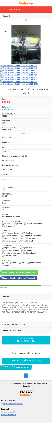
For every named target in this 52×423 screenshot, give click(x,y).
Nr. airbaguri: (7, 161)
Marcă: (4, 138)
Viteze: (4, 179)
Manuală (15, 165)
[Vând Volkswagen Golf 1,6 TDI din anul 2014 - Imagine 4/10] (18, 70)
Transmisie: (6, 165)
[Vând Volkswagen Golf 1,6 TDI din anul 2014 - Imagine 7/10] (18, 77)
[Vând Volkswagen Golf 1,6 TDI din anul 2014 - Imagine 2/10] (18, 66)
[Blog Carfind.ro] (26, 399)
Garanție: (5, 170)
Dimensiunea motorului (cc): (13, 156)
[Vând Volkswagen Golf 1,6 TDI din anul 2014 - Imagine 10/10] (19, 84)
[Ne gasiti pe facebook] (26, 375)
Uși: (3, 147)
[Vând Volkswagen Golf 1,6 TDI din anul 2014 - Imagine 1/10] (26, 64)
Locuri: (4, 151)
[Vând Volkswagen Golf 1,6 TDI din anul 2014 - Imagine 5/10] (18, 73)
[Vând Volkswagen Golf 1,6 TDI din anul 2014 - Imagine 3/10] (18, 68)
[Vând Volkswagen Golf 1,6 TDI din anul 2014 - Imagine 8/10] (18, 79)
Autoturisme (7, 109)
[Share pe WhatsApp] (19, 272)
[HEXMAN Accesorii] (12, 403)
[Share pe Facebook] (18, 278)
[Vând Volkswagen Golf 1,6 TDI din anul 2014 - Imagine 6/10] (18, 75)
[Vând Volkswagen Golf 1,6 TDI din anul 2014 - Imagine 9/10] (18, 82)
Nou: (4, 174)
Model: (4, 142)
